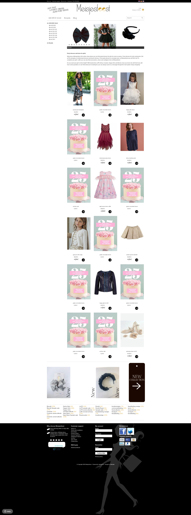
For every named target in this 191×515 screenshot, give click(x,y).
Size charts (74, 439)
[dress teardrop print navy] (132, 156)
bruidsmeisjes (117, 406)
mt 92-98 (53, 27)
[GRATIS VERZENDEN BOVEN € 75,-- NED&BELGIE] (105, 108)
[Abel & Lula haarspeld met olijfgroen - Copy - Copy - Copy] (58, 402)
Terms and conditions (77, 430)
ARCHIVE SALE (54, 18)
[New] (132, 401)
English (143, 1)
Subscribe (101, 453)
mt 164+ (53, 39)
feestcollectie (118, 410)
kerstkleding (133, 413)
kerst (131, 408)
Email (96, 447)
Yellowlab (112, 464)
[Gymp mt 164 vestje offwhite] (79, 253)
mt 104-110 (54, 29)
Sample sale (101, 410)
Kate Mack (68, 413)
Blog (75, 18)
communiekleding (119, 408)
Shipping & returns (76, 436)
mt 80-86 (53, 25)
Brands (67, 18)
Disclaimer (74, 432)
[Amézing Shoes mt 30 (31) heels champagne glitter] (132, 349)
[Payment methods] (122, 441)
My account (63, 1)
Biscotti (51, 406)
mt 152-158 (54, 37)
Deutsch (141, 1)
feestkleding (117, 413)
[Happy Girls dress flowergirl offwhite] (132, 108)
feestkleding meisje (136, 406)
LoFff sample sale (86, 408)
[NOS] (83, 402)
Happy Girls (68, 408)
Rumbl (99, 406)
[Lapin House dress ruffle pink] (105, 204)
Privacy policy (99, 456)
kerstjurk (132, 411)
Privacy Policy (75, 433)
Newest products (75, 447)
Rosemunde (84, 415)
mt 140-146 (54, 35)
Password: (98, 434)
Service (73, 438)
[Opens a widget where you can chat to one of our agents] (7, 511)
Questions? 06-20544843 (73, 1)
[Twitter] (131, 435)
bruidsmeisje (101, 415)
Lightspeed (101, 464)
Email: (97, 428)
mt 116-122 (54, 31)
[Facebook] (123, 435)
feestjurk (116, 411)
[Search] (142, 18)
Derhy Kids (68, 406)
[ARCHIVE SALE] (79, 204)
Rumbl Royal (101, 408)
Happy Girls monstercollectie (69, 410)
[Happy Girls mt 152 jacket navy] (105, 301)
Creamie (51, 411)
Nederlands (139, 1)
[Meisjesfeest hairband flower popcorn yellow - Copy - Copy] (107, 402)
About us (49, 1)
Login (99, 440)
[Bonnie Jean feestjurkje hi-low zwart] (79, 108)
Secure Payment (75, 435)
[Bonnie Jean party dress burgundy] (105, 156)
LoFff (82, 406)
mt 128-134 (54, 33)
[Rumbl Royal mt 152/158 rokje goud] (132, 253)
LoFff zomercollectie (87, 410)
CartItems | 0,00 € (136, 9)
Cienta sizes (74, 441)
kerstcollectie (134, 410)
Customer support (56, 1)
